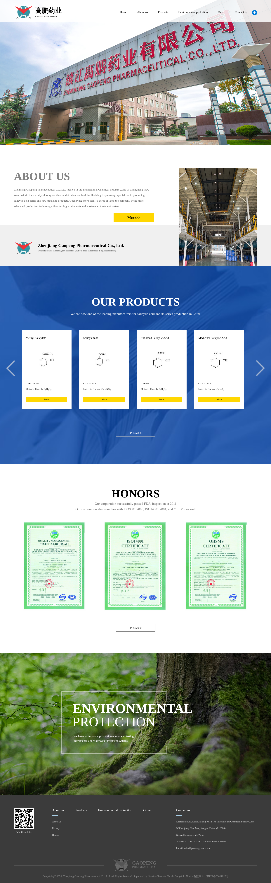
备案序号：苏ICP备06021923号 (211, 876)
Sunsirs (152, 876)
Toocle (170, 876)
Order (221, 12)
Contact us (241, 12)
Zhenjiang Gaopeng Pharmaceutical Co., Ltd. (87, 876)
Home (123, 12)
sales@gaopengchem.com (197, 848)
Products (163, 12)
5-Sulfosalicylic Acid (230, 338)
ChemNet (161, 876)
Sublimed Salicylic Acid (117, 338)
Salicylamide (52, 338)
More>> (133, 217)
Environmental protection (193, 12)
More (66, 399)
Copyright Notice (184, 876)
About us (142, 12)
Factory (56, 828)
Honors (55, 835)
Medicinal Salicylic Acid (174, 338)
